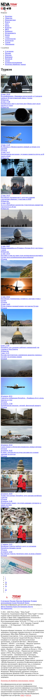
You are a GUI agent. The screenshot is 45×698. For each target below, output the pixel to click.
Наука (7, 25)
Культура (8, 27)
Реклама (8, 53)
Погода (30, 606)
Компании (8, 57)
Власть (7, 22)
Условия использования (13, 62)
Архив (7, 61)
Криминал (8, 31)
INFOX (28, 695)
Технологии (9, 40)
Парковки (9, 606)
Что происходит (7, 608)
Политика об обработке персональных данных (17, 681)
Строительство (10, 39)
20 (6, 586)
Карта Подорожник (20, 606)
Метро (3, 606)
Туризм (7, 42)
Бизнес (7, 35)
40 (6, 590)
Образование (9, 44)
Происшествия (10, 20)
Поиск (27, 603)
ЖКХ (7, 29)
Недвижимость (10, 33)
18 (6, 582)
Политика (8, 16)
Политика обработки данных (15, 64)
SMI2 (22, 695)
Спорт (7, 37)
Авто (7, 24)
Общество (8, 18)
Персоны (8, 55)
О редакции (9, 51)
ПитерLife (8, 59)
